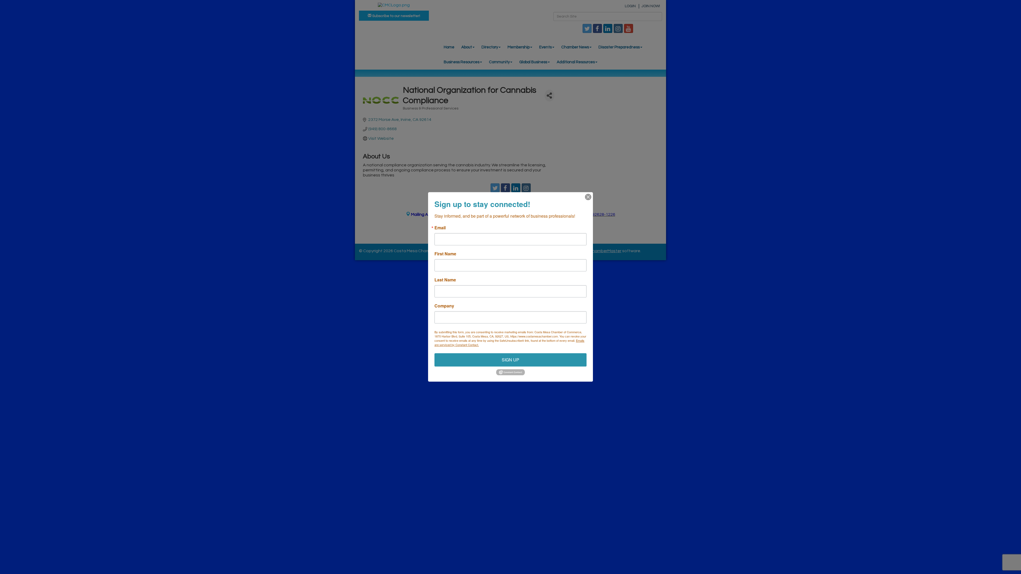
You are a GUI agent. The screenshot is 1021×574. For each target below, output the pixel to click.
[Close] (588, 197)
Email (440, 228)
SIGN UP (510, 360)
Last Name (445, 280)
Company (444, 306)
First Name (445, 254)
